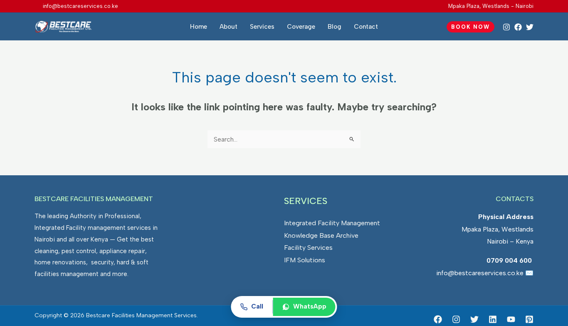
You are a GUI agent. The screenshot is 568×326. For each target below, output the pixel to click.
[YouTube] (511, 319)
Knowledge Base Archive (321, 235)
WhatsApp (309, 306)
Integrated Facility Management (332, 223)
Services (262, 26)
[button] (470, 26)
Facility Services (308, 247)
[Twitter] (529, 27)
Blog (334, 26)
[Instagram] (506, 27)
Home (198, 26)
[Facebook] (518, 27)
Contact (366, 26)
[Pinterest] (529, 319)
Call (257, 306)
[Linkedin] (493, 319)
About (228, 26)
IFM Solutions (304, 260)
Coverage (301, 26)
